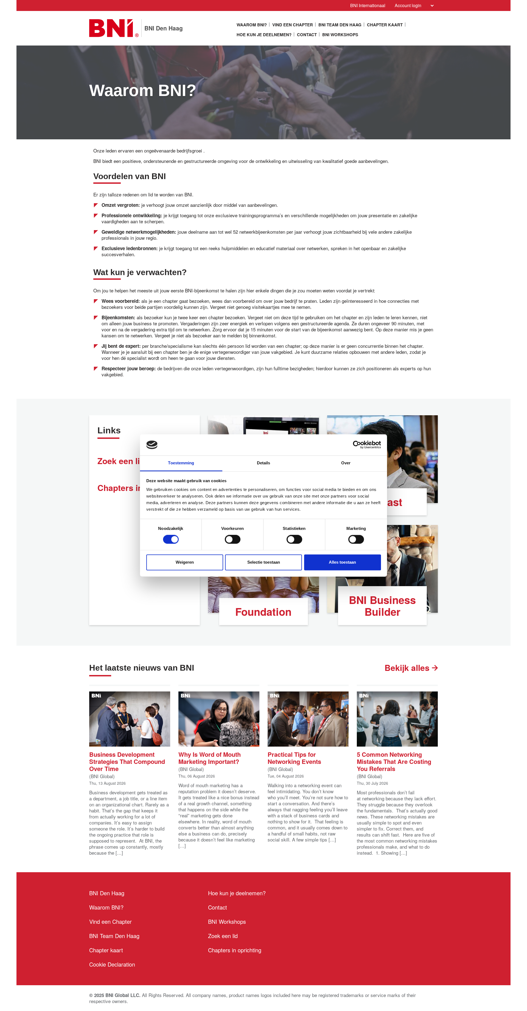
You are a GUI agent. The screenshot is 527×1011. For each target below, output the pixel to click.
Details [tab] (263, 463)
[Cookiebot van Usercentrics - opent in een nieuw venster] (357, 445)
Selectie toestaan (263, 562)
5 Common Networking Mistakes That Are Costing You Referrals (394, 761)
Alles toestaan (342, 562)
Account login (408, 5)
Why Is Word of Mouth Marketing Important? (209, 757)
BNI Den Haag (106, 893)
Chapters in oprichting (234, 950)
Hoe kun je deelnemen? (264, 35)
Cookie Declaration (112, 964)
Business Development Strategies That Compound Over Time (127, 761)
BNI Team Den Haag (339, 25)
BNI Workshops (340, 35)
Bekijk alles (408, 667)
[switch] (232, 539)
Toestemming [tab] (181, 463)
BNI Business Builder (382, 605)
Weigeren (185, 562)
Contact (307, 35)
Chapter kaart (385, 25)
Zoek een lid (223, 936)
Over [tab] (346, 463)
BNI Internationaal (367, 5)
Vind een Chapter (292, 25)
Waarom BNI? (252, 25)
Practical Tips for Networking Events (294, 757)
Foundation (263, 611)
